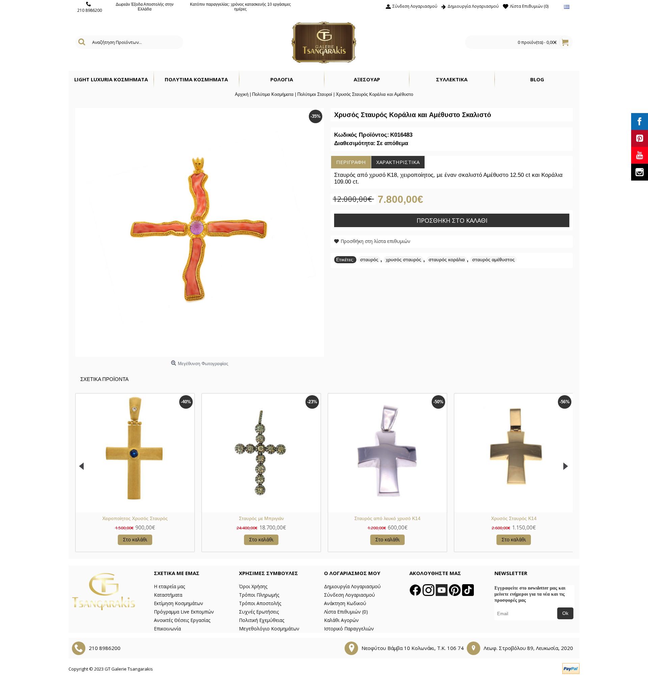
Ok (565, 613)
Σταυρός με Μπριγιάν (261, 518)
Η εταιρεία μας (169, 586)
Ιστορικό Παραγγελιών (349, 628)
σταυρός (369, 259)
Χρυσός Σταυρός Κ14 (514, 518)
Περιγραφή (351, 162)
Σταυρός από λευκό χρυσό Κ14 (387, 518)
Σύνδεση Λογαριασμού (349, 595)
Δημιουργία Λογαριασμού (352, 586)
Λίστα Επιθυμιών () (346, 611)
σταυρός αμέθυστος (493, 259)
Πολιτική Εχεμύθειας (261, 620)
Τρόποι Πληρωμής (259, 595)
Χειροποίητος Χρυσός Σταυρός (135, 518)
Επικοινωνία (167, 628)
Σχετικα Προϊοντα (104, 379)
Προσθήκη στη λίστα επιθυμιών (375, 241)
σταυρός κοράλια (447, 259)
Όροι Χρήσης (253, 586)
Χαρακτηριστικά (398, 162)
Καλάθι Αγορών (341, 620)
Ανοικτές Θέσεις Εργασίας (182, 620)
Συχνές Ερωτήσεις (259, 611)
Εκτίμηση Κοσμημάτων (178, 603)
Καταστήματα (168, 595)
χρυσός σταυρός (403, 259)
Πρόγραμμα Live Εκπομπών (184, 611)
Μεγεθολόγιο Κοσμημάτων (269, 628)
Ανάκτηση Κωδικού (345, 603)
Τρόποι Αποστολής (260, 603)
